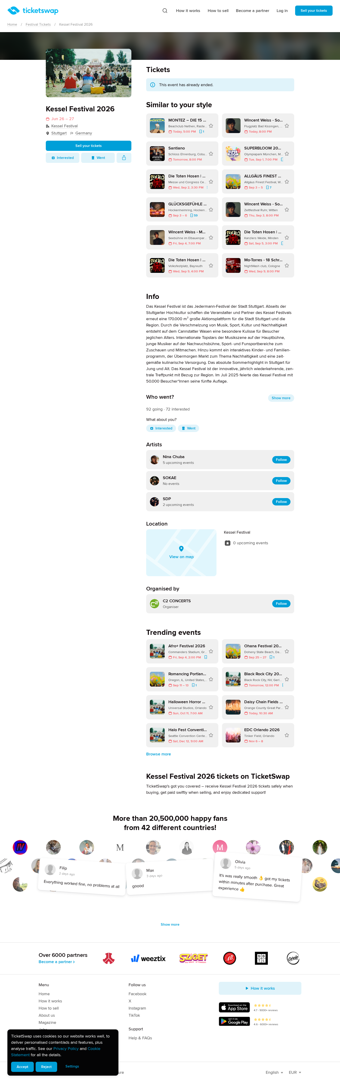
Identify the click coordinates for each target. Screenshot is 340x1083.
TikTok (134, 1015)
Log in (282, 10)
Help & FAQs (140, 1037)
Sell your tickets (314, 10)
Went (101, 157)
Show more (281, 398)
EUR (293, 1072)
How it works (188, 10)
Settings (72, 1066)
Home (12, 24)
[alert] (62, 1052)
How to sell (218, 10)
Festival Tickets (38, 24)
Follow (281, 459)
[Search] (165, 10)
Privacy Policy (66, 1048)
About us (47, 1015)
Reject (46, 1067)
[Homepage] (32, 10)
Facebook (137, 993)
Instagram (137, 1008)
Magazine (47, 1022)
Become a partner (252, 10)
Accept (22, 1067)
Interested (65, 157)
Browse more (158, 754)
